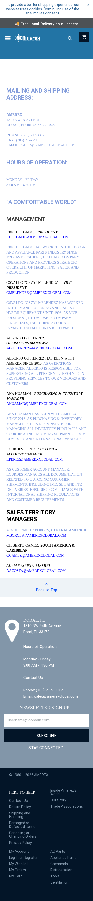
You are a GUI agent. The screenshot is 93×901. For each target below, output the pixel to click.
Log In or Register (23, 858)
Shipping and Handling (19, 815)
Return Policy (20, 807)
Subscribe (46, 735)
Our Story (58, 800)
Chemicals (59, 864)
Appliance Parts (63, 858)
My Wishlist (18, 864)
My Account (19, 851)
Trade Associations (66, 806)
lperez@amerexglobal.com (34, 459)
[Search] (69, 38)
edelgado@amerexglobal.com (37, 237)
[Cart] (84, 37)
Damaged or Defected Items (22, 825)
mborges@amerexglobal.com (36, 535)
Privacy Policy (20, 843)
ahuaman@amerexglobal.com (36, 404)
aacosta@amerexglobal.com (36, 571)
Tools (55, 876)
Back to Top (46, 589)
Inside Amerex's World (63, 792)
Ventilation (59, 882)
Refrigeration (61, 870)
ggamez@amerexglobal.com (35, 556)
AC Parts (57, 851)
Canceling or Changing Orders (23, 834)
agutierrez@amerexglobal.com (39, 348)
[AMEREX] (28, 37)
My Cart (15, 876)
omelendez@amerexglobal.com (38, 293)
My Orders (17, 870)
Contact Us (18, 801)
